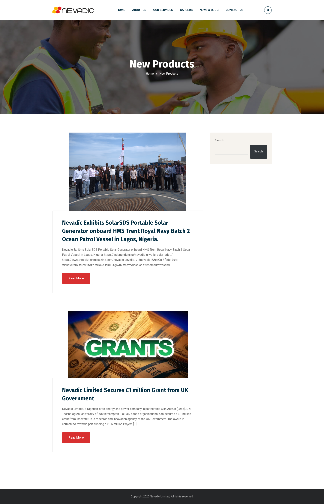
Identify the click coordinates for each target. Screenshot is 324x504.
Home (150, 73)
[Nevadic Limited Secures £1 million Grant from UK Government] (127, 344)
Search (219, 140)
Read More (76, 278)
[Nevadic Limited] (73, 10)
